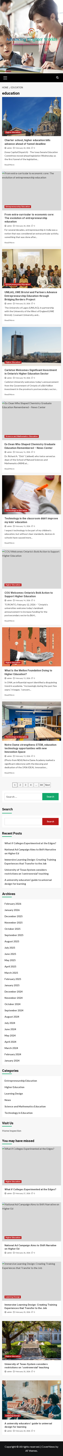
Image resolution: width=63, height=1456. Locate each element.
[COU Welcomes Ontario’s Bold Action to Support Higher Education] (31, 569)
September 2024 (14, 1010)
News (8, 1100)
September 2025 (14, 935)
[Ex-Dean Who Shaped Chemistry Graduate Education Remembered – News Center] (31, 420)
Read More (9, 164)
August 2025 (12, 941)
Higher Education (13, 132)
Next (47, 785)
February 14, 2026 (23, 600)
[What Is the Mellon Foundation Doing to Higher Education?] (31, 646)
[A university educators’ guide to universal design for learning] (31, 1399)
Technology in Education (16, 511)
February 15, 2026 (23, 526)
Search (7, 809)
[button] (5, 77)
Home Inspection (11, 1130)
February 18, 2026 (23, 378)
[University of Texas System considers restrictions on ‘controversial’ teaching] (31, 1340)
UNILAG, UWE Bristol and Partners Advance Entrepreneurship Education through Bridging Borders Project (31, 296)
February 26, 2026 (23, 1253)
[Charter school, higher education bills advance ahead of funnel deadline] (31, 116)
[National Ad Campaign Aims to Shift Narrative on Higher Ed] (31, 1221)
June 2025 (10, 953)
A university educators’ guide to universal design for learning (28, 881)
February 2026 (13, 903)
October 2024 (13, 1004)
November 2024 (14, 997)
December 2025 (14, 916)
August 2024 (12, 1016)
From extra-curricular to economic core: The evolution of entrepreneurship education (29, 218)
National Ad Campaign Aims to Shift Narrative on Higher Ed (30, 851)
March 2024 (11, 1048)
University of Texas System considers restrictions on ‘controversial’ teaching (27, 871)
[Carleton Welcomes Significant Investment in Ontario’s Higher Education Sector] (31, 346)
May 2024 (10, 1035)
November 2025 (14, 922)
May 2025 (10, 960)
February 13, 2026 (23, 678)
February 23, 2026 (23, 304)
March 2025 (11, 972)
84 (41, 785)
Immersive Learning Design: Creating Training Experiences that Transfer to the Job (30, 861)
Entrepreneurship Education (17, 207)
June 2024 (10, 1029)
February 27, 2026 (23, 1193)
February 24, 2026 (23, 148)
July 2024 (10, 1022)
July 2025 (10, 947)
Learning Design (14, 1093)
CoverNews (48, 1446)
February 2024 (13, 1054)
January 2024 (12, 1060)
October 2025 (13, 928)
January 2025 (12, 985)
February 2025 (13, 979)
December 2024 (14, 991)
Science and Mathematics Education (21, 436)
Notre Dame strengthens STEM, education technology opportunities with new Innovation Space (30, 748)
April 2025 (10, 966)
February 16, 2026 (23, 452)
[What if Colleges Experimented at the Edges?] (31, 1165)
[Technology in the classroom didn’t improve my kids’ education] (31, 494)
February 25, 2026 (23, 1312)
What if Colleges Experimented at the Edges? (30, 843)
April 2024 (10, 1041)
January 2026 (12, 910)
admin (9, 148)
